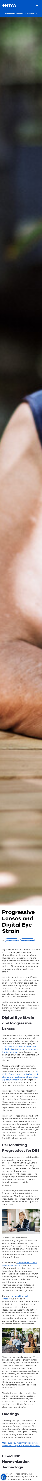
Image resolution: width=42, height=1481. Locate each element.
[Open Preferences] (3, 1477)
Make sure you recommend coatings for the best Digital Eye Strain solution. (21, 1444)
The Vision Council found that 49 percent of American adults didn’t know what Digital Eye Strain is (20, 1075)
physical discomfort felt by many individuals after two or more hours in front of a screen (20, 1049)
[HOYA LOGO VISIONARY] (9, 5)
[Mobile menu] (37, 5)
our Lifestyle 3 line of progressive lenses (19, 1264)
